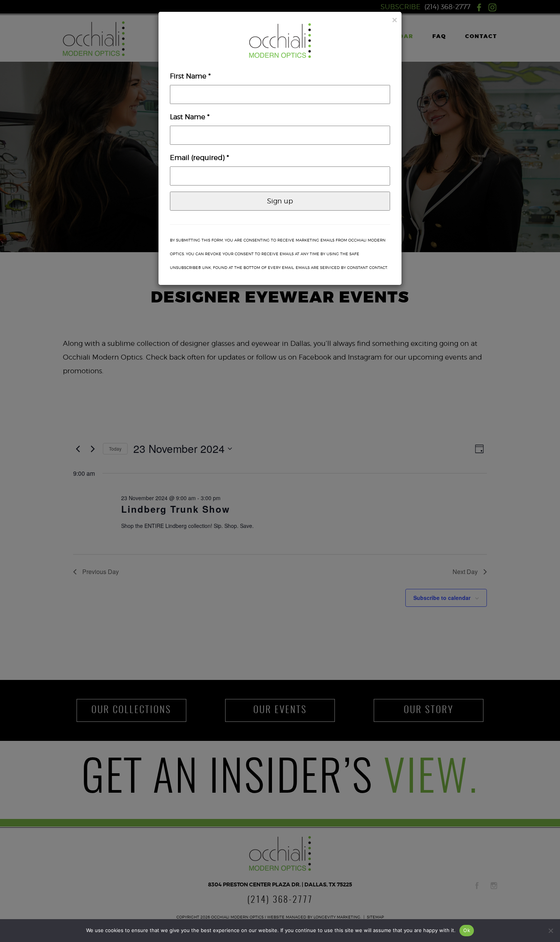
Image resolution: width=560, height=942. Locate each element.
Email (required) (199, 158)
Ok (466, 930)
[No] (550, 930)
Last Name (190, 117)
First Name (190, 76)
